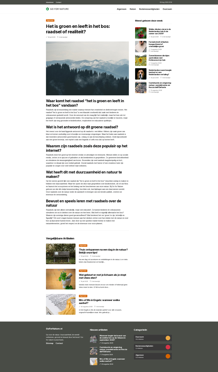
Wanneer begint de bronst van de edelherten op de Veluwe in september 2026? (113, 338)
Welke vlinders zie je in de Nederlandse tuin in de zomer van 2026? (160, 31)
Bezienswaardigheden (149, 9)
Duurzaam (167, 9)
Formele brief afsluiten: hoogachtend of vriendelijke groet (159, 44)
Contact (58, 2)
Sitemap (49, 343)
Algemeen (121, 9)
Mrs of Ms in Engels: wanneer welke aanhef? (112, 360)
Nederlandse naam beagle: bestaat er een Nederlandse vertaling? (160, 72)
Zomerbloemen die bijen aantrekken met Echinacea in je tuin (159, 58)
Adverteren (50, 2)
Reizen (133, 9)
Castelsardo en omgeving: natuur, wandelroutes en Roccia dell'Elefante (160, 85)
